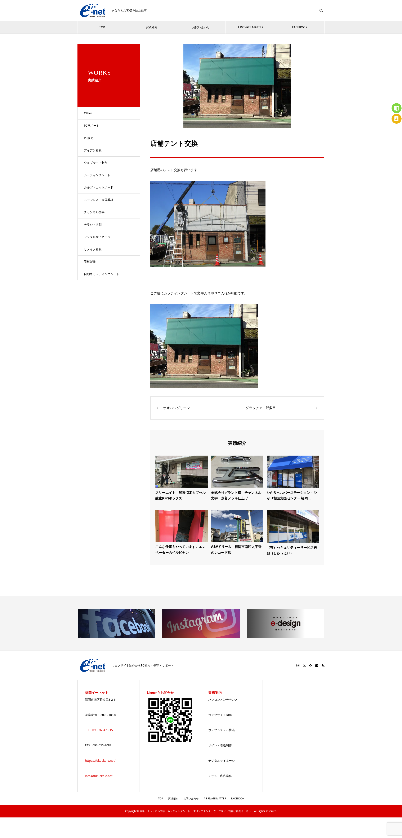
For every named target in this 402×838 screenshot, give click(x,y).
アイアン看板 (93, 150)
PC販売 (88, 138)
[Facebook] (310, 665)
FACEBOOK (299, 27)
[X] (304, 665)
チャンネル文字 (94, 212)
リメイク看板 (93, 249)
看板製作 (90, 262)
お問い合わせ (201, 27)
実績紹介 (151, 27)
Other (88, 113)
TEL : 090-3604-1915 (99, 730)
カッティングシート (97, 175)
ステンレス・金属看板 (98, 200)
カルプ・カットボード (98, 187)
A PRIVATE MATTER (250, 27)
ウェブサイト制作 (95, 163)
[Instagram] (297, 665)
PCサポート (91, 125)
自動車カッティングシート (101, 274)
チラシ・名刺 (93, 224)
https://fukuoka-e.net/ (100, 761)
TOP (102, 27)
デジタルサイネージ (97, 237)
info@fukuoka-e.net (98, 776)
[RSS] (323, 665)
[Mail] (316, 665)
